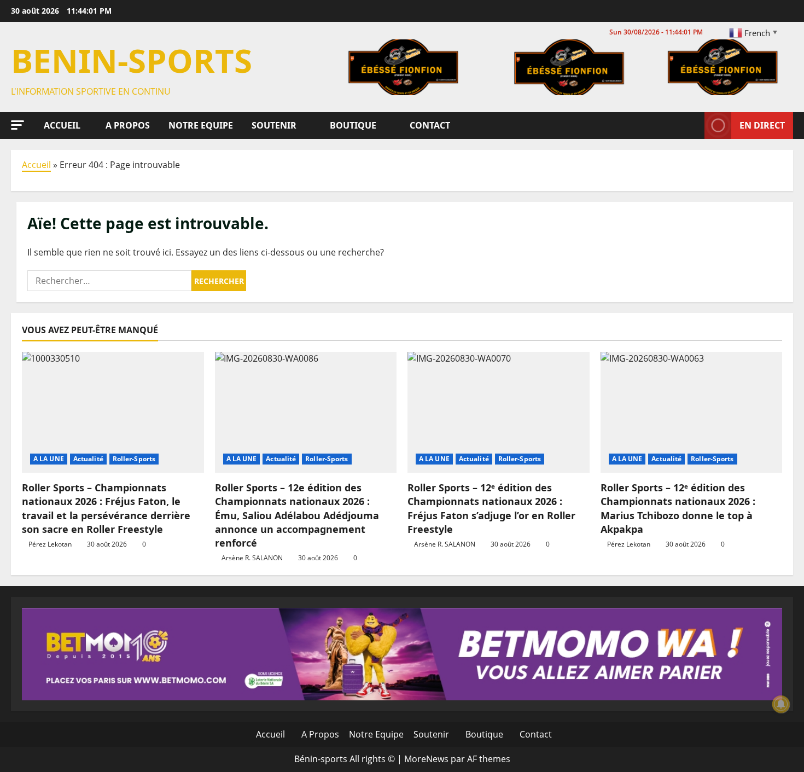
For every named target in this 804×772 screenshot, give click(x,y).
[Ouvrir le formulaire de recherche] (693, 125)
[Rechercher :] (109, 280)
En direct (762, 125)
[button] (17, 125)
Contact (428, 125)
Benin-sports (131, 60)
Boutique (352, 125)
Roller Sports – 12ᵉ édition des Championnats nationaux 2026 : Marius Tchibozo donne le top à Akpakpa (678, 508)
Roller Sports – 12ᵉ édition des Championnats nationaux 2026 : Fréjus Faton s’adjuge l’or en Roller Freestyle (491, 508)
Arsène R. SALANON (252, 557)
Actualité (88, 458)
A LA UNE (48, 458)
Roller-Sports (134, 458)
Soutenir (272, 125)
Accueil (61, 125)
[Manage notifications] (781, 704)
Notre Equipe (199, 125)
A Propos (126, 125)
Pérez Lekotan (50, 544)
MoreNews (426, 759)
